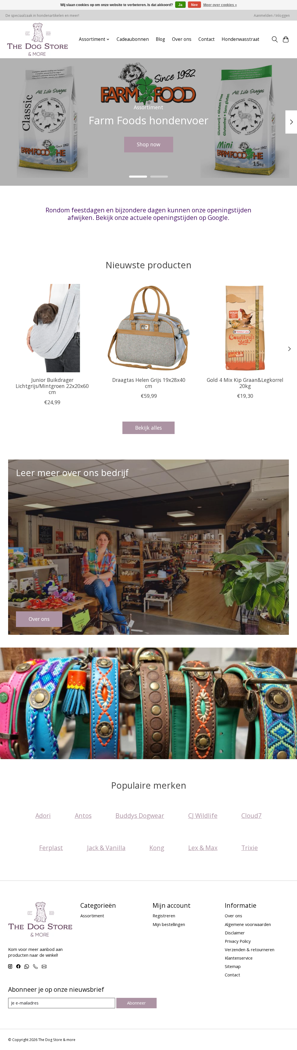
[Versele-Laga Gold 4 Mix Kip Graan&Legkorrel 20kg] (245, 328)
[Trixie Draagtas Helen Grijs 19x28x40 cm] (148, 328)
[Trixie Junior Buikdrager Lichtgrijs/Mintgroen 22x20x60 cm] (52, 328)
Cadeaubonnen (133, 39)
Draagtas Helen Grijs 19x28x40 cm (148, 382)
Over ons (181, 39)
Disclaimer (235, 933)
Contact (206, 39)
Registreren (164, 915)
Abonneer (136, 1003)
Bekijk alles (148, 427)
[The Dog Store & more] (37, 39)
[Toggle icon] (274, 39)
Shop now (148, 144)
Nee (194, 5)
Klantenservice (239, 958)
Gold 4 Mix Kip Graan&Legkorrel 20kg (245, 382)
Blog (160, 39)
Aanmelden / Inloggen (272, 15)
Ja (180, 5)
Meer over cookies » (220, 5)
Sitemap (233, 966)
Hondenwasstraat (240, 39)
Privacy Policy (238, 941)
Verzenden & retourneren (249, 949)
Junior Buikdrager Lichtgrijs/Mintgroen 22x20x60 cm (52, 385)
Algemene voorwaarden (248, 924)
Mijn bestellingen (169, 924)
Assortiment (92, 915)
